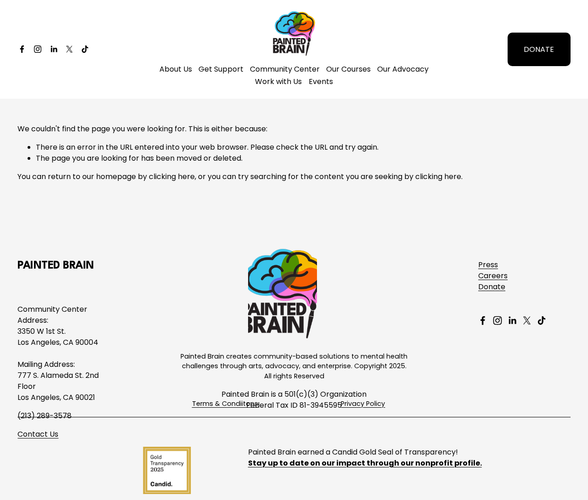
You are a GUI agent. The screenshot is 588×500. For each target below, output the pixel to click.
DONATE (539, 49)
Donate (491, 286)
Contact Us (37, 434)
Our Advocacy (403, 69)
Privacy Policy (363, 403)
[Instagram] (37, 49)
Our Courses (348, 69)
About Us (175, 69)
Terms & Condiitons (225, 403)
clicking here (172, 176)
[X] (69, 49)
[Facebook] (22, 49)
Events (321, 81)
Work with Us (278, 81)
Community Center (285, 69)
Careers (493, 275)
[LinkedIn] (53, 49)
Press (488, 264)
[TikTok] (85, 49)
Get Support (220, 69)
